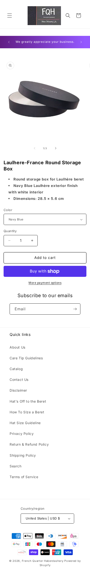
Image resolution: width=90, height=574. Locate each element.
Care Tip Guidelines (26, 358)
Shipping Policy (23, 455)
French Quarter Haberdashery (43, 561)
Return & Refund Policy (29, 444)
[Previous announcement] (9, 42)
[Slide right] (55, 148)
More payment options (45, 282)
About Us (17, 347)
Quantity (10, 231)
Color (8, 210)
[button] (9, 15)
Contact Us (19, 379)
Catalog (16, 369)
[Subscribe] (75, 309)
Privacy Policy (22, 434)
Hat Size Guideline (25, 423)
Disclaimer (18, 390)
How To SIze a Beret (27, 412)
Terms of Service (24, 477)
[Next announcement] (81, 42)
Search (16, 466)
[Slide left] (34, 148)
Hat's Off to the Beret (28, 401)
